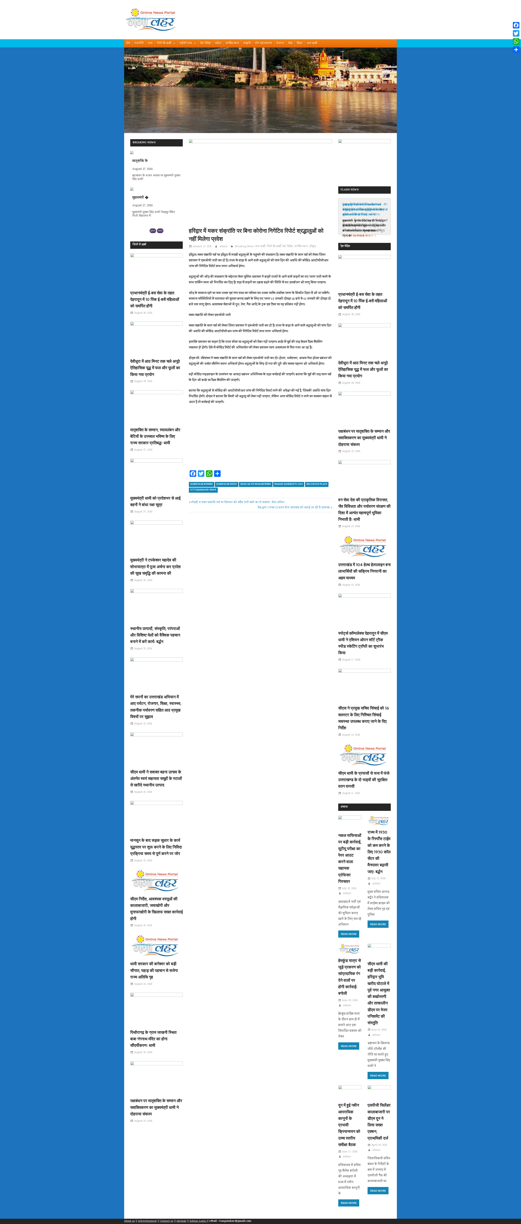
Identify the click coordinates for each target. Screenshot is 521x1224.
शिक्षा (300, 43)
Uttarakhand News (203, 490)
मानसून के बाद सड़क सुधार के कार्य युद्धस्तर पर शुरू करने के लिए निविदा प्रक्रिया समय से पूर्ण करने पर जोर (156, 846)
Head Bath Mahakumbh (255, 484)
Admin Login (198, 1221)
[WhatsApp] (516, 41)
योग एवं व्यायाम (263, 43)
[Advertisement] (260, 438)
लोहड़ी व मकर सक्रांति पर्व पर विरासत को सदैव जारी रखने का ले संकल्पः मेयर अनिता (238, 502)
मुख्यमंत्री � (140, 161)
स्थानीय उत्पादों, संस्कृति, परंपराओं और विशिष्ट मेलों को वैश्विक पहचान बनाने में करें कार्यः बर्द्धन (155, 635)
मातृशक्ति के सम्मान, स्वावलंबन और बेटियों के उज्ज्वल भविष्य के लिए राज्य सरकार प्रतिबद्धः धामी (155, 436)
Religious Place (316, 484)
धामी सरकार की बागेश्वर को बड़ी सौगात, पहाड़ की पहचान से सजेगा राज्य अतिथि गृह (154, 970)
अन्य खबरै (312, 43)
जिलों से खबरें (139, 244)
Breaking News (244, 247)
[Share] (516, 50)
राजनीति (139, 43)
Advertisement (147, 1221)
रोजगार (280, 43)
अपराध (344, 807)
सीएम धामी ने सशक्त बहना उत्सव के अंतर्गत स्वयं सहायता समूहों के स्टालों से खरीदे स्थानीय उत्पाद (156, 778)
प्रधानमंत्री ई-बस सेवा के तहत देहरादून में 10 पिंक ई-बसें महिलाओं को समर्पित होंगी (154, 299)
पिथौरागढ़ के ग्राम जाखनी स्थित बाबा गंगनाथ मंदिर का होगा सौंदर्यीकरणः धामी (153, 1039)
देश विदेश (205, 43)
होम (128, 43)
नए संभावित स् (142, 198)
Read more (349, 934)
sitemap (181, 1221)
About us (129, 1221)
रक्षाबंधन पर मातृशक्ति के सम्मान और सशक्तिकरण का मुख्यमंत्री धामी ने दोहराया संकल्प (156, 1107)
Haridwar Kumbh (201, 484)
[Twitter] (516, 33)
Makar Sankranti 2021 (289, 484)
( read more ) (353, 236)
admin (223, 247)
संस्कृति (247, 43)
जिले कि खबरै (164, 43)
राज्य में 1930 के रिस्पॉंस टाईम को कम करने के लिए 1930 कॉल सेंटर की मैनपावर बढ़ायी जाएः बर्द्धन (379, 851)
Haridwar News (226, 484)
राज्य (150, 43)
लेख (290, 43)
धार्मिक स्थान (232, 43)
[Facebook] (516, 25)
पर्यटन (218, 43)
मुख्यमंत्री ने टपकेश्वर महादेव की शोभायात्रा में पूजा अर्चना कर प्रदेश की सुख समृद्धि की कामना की (155, 566)
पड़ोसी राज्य (186, 43)
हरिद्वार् (312, 247)
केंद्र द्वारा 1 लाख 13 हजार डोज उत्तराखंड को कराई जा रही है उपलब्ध (294, 508)
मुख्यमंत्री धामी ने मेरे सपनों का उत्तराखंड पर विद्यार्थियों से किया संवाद (362, 210)
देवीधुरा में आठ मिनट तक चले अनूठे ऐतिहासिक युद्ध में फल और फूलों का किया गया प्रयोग (155, 367)
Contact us (166, 1221)
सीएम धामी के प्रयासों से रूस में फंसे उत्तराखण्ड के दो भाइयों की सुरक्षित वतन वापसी (363, 779)
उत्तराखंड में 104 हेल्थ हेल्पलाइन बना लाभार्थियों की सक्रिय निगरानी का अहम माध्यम (364, 571)
